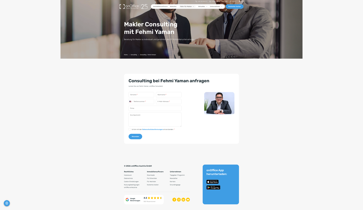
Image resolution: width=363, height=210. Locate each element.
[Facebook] (174, 200)
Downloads (151, 175)
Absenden (135, 136)
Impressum (128, 175)
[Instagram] (179, 200)
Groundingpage (175, 185)
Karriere (172, 181)
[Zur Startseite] (133, 6)
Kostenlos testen (234, 6)
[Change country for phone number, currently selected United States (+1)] (131, 101)
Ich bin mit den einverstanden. (153, 129)
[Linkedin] (183, 200)
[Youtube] (188, 200)
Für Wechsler (151, 181)
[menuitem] (201, 1)
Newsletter (174, 178)
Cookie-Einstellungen (131, 181)
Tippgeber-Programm (177, 175)
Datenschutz (128, 178)
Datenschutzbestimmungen (152, 129)
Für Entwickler (152, 178)
